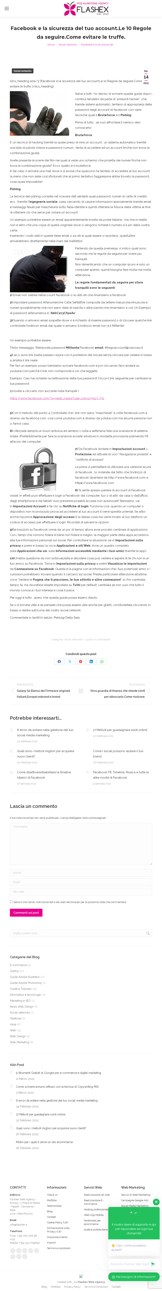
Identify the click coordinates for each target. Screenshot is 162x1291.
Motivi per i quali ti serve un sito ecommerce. (44, 1142)
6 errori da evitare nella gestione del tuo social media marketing (45, 732)
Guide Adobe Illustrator (25, 977)
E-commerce (18, 965)
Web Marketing (19, 1042)
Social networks (23, 71)
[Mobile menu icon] (6, 8)
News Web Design (22, 1006)
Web (13, 1030)
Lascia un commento (98, 639)
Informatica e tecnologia (25, 994)
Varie (13, 1024)
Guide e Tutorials (21, 988)
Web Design (18, 1036)
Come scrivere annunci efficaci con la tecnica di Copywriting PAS (57, 1086)
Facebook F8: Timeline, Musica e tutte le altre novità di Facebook (121, 774)
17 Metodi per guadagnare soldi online (120, 730)
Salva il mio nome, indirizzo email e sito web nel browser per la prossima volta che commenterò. (70, 902)
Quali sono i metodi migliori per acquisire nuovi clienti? (45, 753)
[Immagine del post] (11, 730)
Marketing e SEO (20, 1000)
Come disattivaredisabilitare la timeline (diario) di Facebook (44, 774)
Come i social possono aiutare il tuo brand (118, 753)
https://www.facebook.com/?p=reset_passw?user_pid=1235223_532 (57, 398)
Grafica (14, 971)
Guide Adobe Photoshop (26, 982)
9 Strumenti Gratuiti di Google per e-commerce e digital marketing (58, 1072)
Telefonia (15, 1018)
